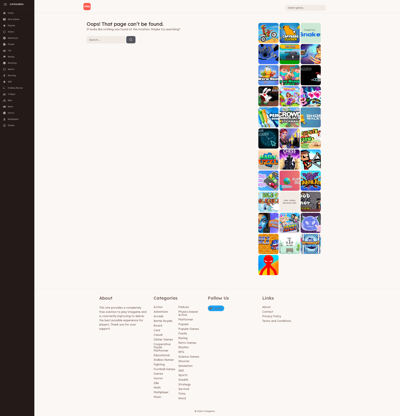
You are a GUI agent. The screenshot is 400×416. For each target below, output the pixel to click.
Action (158, 307)
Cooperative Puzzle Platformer (162, 347)
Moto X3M (268, 41)
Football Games (164, 369)
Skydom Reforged (310, 104)
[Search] (130, 40)
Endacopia (311, 83)
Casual (158, 335)
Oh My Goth (289, 146)
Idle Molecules (268, 209)
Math (157, 387)
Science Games (188, 356)
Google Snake (310, 41)
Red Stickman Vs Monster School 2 (268, 272)
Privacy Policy (271, 316)
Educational (162, 355)
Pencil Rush (268, 125)
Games (158, 373)
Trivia (181, 393)
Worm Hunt (268, 83)
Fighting (159, 364)
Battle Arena (311, 62)
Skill (181, 370)
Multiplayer (161, 392)
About (266, 307)
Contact (267, 311)
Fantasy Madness (268, 104)
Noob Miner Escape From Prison (311, 207)
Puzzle (182, 333)
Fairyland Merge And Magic (289, 103)
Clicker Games (163, 339)
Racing (183, 338)
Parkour (183, 307)
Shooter (184, 361)
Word (182, 398)
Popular (183, 324)
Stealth (183, 380)
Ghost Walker (310, 125)
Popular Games (188, 329)
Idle (156, 383)
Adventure (161, 311)
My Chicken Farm (311, 146)
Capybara (289, 41)
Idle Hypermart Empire (310, 250)
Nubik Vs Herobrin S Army (289, 82)
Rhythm (183, 347)
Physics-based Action (188, 313)
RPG (181, 352)
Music (157, 397)
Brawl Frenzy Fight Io (289, 229)
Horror (158, 378)
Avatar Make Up (268, 231)
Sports (183, 375)
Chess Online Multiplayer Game (289, 166)
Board (158, 325)
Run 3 (268, 62)
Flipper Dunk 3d (289, 188)
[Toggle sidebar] (5, 4)
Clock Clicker (268, 146)
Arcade (158, 316)
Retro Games (187, 343)
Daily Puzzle (268, 167)
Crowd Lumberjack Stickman (289, 124)
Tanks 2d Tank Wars (289, 61)
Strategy (184, 384)
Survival (183, 389)
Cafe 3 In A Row (289, 252)
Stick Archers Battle (310, 166)
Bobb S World (268, 252)
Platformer (185, 319)
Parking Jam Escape (268, 187)
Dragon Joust (310, 188)
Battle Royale (163, 321)
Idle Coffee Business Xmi (289, 201)
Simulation (185, 366)
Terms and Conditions (276, 321)
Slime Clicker (310, 231)
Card (157, 330)
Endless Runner (164, 360)
